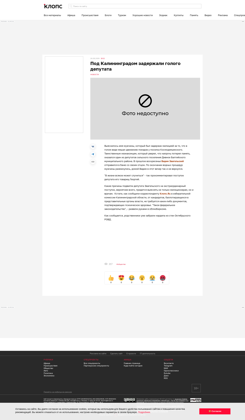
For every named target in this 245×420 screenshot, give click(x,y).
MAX (166, 368)
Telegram (168, 365)
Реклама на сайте (98, 353)
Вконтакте (169, 363)
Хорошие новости (142, 15)
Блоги (108, 15)
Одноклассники (171, 370)
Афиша (71, 15)
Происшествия (90, 15)
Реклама (223, 15)
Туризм (122, 15)
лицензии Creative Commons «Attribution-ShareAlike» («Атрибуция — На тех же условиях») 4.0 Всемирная (162, 400)
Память (194, 15)
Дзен (166, 375)
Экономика (49, 375)
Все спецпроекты (92, 363)
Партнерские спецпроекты (96, 365)
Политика (48, 373)
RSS (166, 378)
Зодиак (163, 15)
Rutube (167, 373)
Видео (208, 15)
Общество (122, 264)
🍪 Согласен (215, 411)
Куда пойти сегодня (133, 365)
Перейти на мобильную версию (58, 392)
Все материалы (52, 15)
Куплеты (178, 15)
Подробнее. (144, 412)
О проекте (131, 353)
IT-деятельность (147, 353)
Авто (46, 370)
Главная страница (132, 363)
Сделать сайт (116, 353)
